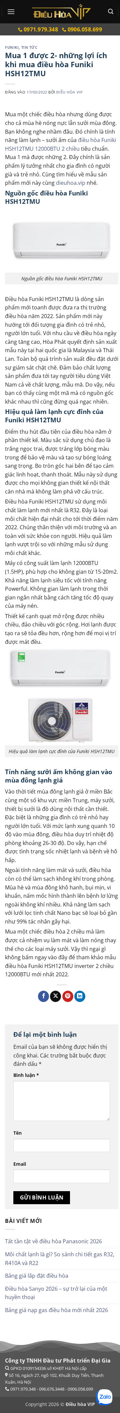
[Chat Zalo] (104, 1397)
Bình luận (26, 1075)
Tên (17, 1133)
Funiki (12, 47)
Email (19, 1164)
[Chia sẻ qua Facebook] (43, 996)
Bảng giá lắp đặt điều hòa (36, 1275)
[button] (11, 11)
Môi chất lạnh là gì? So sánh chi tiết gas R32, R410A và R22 (59, 1259)
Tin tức (29, 47)
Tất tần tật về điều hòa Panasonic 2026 (53, 1241)
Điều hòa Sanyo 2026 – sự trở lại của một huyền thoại (56, 1293)
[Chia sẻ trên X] (55, 996)
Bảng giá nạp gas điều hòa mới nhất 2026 (56, 1310)
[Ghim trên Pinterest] (67, 996)
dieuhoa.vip (70, 182)
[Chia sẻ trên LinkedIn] (79, 996)
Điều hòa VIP (69, 92)
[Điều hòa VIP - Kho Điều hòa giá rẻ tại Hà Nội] (61, 11)
